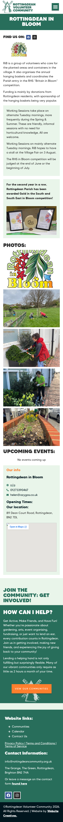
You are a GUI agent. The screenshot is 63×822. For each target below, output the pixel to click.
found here (19, 783)
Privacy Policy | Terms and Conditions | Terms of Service (30, 745)
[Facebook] (28, 37)
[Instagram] (34, 37)
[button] (55, 6)
